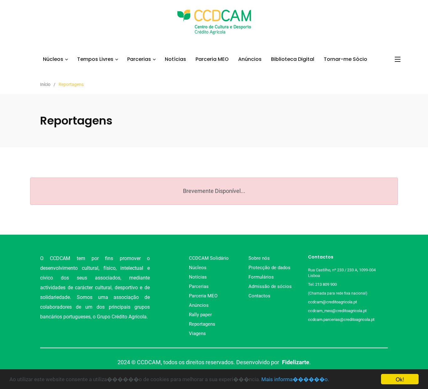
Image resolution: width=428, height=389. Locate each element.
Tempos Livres (95, 59)
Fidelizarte (295, 362)
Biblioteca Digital (292, 59)
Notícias (175, 59)
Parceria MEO (212, 59)
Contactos (259, 296)
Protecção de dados (269, 267)
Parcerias (139, 59)
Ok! (400, 379)
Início (45, 84)
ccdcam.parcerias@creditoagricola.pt (341, 319)
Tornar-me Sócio (345, 59)
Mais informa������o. (295, 379)
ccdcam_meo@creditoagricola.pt (337, 310)
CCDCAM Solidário (209, 258)
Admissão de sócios (270, 286)
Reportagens (202, 324)
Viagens (197, 333)
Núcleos (53, 59)
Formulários (261, 277)
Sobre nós (259, 258)
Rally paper (200, 314)
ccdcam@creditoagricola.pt (332, 302)
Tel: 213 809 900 (323, 284)
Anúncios (250, 59)
